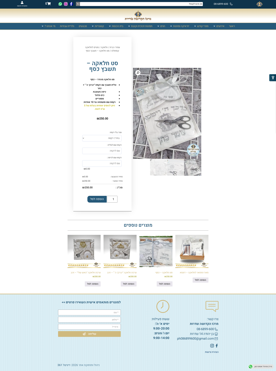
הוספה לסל (97, 199)
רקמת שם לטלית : (114, 145)
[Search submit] (78, 4)
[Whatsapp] (60, 4)
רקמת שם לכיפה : (114, 157)
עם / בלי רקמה (116, 132)
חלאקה (104, 47)
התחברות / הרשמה (22, 6)
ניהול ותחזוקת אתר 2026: (78, 365)
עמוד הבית (115, 47)
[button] (219, 26)
